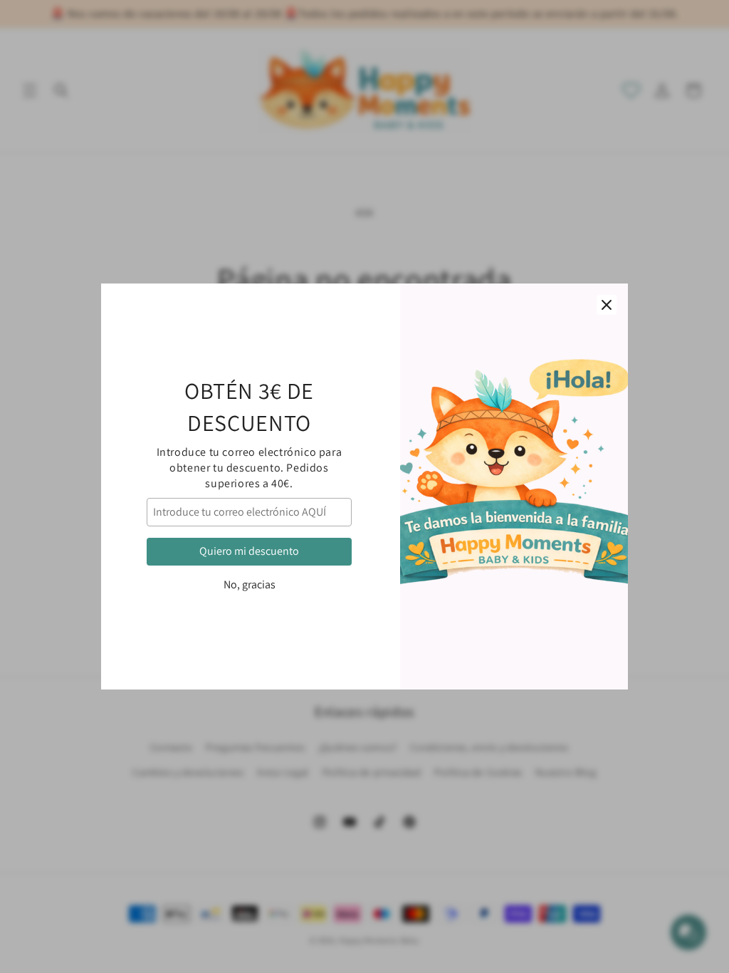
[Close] (607, 305)
